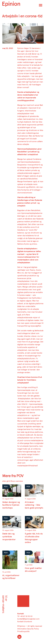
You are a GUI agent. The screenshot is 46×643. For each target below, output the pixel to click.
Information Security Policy (28, 629)
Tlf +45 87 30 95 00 (24, 616)
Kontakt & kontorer (24, 622)
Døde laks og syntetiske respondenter (9, 537)
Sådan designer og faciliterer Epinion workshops (11, 505)
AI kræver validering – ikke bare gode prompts (34, 505)
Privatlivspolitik (23, 631)
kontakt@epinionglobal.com (28, 619)
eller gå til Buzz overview (12, 481)
